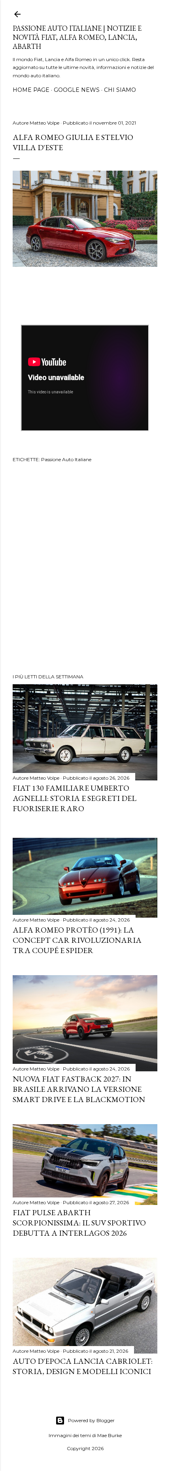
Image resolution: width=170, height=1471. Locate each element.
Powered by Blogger (91, 1420)
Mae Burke (109, 1435)
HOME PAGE (31, 89)
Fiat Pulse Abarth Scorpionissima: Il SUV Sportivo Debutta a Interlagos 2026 (79, 1222)
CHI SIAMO (120, 89)
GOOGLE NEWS (77, 89)
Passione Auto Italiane (66, 459)
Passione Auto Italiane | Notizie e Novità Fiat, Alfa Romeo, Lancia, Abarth (77, 37)
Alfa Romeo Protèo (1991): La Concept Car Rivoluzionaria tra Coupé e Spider (77, 940)
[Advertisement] (85, 569)
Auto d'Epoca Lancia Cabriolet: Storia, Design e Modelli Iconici (83, 1366)
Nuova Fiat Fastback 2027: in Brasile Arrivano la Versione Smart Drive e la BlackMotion (79, 1089)
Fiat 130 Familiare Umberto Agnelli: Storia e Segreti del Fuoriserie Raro (74, 798)
